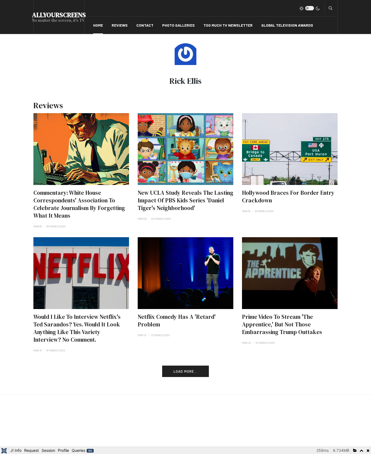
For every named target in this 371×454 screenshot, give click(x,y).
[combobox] (330, 8)
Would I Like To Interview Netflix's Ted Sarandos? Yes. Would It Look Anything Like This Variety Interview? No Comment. (77, 328)
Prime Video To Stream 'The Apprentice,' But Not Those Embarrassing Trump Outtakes (282, 324)
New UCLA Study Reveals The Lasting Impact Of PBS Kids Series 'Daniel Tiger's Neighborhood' (185, 200)
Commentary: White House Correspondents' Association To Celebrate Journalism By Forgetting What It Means (79, 204)
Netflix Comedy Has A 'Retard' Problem (177, 320)
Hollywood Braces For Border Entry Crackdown (288, 196)
